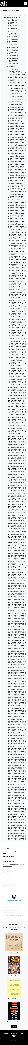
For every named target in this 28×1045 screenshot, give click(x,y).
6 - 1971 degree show (12, 27)
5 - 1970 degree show (12, 25)
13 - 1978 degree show (12, 38)
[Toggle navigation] (25, 3)
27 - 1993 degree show (12, 60)
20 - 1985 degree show (12, 49)
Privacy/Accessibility (14, 1033)
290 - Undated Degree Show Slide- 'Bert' (17, 529)
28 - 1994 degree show (12, 61)
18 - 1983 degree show (12, 45)
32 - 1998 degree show (12, 68)
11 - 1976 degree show (12, 34)
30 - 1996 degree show (12, 65)
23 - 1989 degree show (12, 53)
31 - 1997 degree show (12, 66)
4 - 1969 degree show (12, 23)
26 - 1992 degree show (12, 58)
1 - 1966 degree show (12, 19)
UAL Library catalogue (8, 859)
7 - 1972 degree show (12, 28)
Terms (22, 1033)
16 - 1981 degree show (12, 42)
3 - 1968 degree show (12, 22)
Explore (14, 1026)
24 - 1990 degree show (12, 55)
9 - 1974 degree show (12, 31)
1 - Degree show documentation (12, 17)
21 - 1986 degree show (12, 50)
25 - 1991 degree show (12, 57)
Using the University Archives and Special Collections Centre (13, 865)
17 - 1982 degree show (12, 44)
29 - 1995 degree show (12, 63)
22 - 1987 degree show (12, 52)
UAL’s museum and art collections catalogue (11, 852)
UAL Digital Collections (8, 856)
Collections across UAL (8, 861)
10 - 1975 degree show (12, 33)
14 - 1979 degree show (12, 39)
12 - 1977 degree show (12, 36)
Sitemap (6, 1033)
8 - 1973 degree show (12, 30)
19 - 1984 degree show (12, 47)
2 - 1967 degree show (12, 20)
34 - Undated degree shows (13, 71)
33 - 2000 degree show (12, 69)
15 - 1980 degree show (12, 41)
